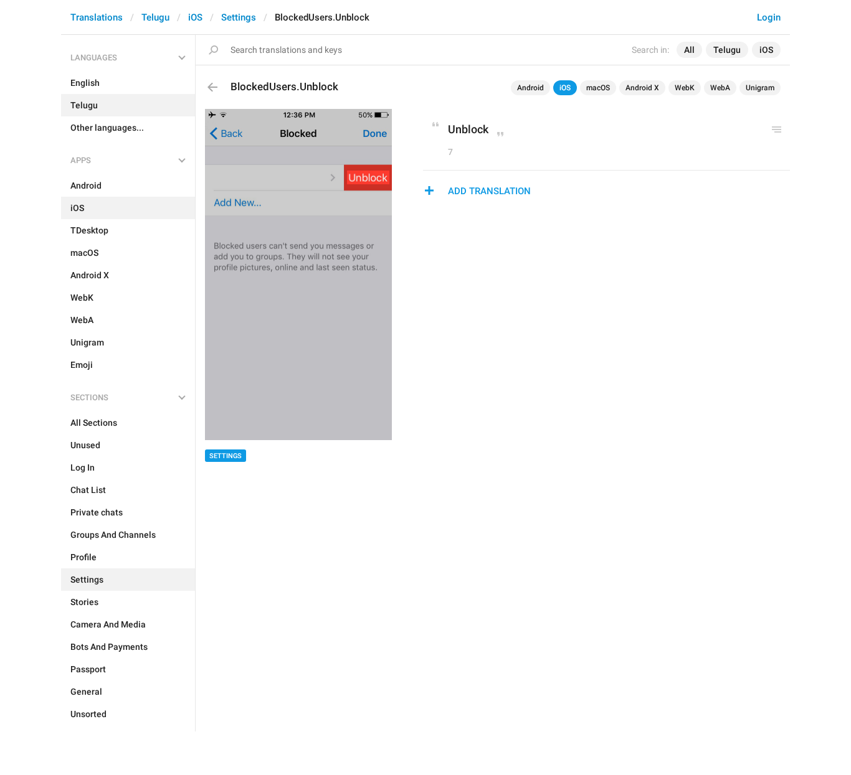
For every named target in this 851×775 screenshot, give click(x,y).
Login (769, 17)
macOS (598, 87)
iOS (195, 17)
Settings (238, 17)
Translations (96, 17)
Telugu (155, 17)
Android (530, 87)
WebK (685, 87)
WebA (720, 87)
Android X (642, 87)
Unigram (760, 87)
